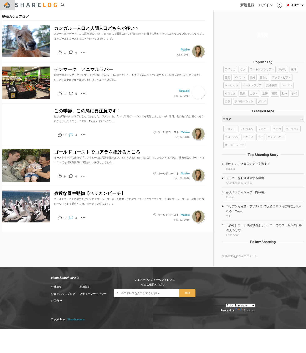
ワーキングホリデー (262, 69)
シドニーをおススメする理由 (245, 178)
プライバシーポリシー (93, 293)
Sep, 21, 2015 (182, 219)
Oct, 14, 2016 (182, 137)
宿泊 (274, 93)
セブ (242, 69)
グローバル (231, 136)
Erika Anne (232, 235)
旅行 (294, 93)
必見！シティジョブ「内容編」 (246, 192)
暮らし (264, 77)
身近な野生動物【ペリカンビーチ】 (90, 193)
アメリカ (230, 69)
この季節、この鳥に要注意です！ (87, 110)
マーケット (231, 85)
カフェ (254, 93)
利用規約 (85, 286)
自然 (227, 101)
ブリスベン (292, 129)
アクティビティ (281, 77)
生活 (293, 69)
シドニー (263, 129)
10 (64, 135)
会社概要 (56, 286)
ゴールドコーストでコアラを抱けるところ (97, 151)
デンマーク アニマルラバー (83, 69)
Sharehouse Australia (239, 183)
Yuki (228, 216)
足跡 (265, 93)
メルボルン (247, 129)
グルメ (262, 101)
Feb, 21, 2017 (182, 95)
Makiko (185, 49)
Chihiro (230, 197)
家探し (283, 69)
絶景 (242, 93)
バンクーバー (276, 136)
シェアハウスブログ (63, 293)
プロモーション (244, 101)
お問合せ (56, 300)
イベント (240, 77)
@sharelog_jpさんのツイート (239, 256)
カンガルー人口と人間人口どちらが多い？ (96, 28)
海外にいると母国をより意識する (248, 163)
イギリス (230, 93)
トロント (230, 129)
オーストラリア (252, 85)
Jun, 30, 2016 (182, 178)
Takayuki (184, 90)
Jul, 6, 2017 (183, 54)
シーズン (286, 85)
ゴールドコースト (168, 132)
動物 (284, 93)
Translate (249, 310)
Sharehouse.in (76, 319)
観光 (252, 77)
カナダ (277, 129)
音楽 (227, 77)
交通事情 (271, 85)
